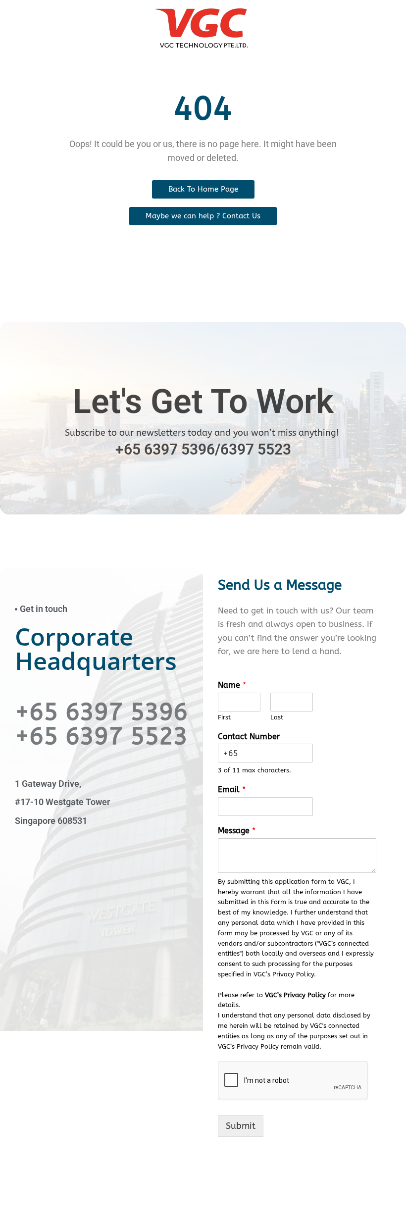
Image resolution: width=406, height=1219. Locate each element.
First (224, 717)
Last (276, 717)
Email (232, 789)
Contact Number (249, 736)
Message (236, 830)
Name (232, 685)
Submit (240, 1125)
